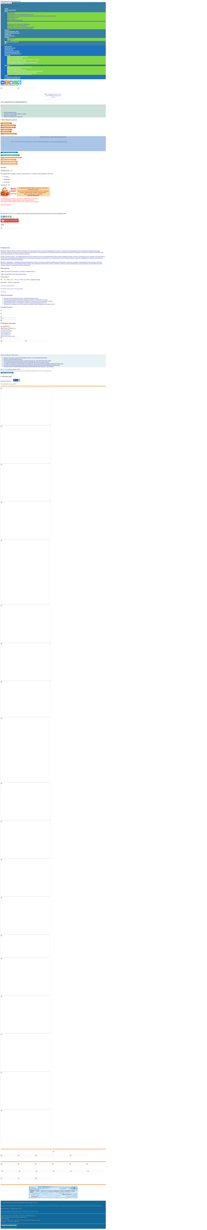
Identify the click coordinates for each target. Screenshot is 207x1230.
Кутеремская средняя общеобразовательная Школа (21, 27)
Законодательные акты (10, 112)
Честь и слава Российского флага (13, 359)
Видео (9, 40)
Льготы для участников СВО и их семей (15, 113)
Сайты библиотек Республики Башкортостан (19, 66)
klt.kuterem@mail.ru (21, 274)
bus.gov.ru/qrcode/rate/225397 (60, 141)
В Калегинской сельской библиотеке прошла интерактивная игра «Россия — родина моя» (29, 366)
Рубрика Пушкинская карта (12, 33)
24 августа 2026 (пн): (5, 329)
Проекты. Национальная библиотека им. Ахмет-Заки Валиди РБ (25, 71)
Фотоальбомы (11, 38)
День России (3, 291)
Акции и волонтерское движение (13, 116)
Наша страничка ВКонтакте (14, 20)
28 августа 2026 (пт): (5, 334)
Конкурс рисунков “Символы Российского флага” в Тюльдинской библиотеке (25, 357)
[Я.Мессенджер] (2, 217)
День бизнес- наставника (6, 330)
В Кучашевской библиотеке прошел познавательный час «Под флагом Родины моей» (27, 360)
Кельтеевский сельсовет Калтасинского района (20, 28)
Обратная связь (11, 18)
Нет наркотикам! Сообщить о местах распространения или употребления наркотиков (22, 63)
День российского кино (6, 333)
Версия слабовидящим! (11, 220)
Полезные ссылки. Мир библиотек (16, 69)
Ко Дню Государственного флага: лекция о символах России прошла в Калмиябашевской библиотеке (32, 365)
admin (7, 176)
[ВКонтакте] (3, 82)
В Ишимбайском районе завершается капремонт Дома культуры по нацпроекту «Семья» (28, 301)
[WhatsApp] (15, 82)
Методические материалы (14, 68)
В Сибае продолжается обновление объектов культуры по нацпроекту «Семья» (26, 299)
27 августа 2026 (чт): (5, 332)
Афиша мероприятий (10, 10)
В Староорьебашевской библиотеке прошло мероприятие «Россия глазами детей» (26, 362)
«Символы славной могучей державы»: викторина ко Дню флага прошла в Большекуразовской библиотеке (33, 363)
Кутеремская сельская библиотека (10, 5)
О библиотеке (11, 13)
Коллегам (7, 65)
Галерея (7, 37)
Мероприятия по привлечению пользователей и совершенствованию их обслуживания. (31, 16)
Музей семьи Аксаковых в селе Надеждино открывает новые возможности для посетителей (29, 304)
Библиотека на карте (13, 17)
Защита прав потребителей (14, 58)
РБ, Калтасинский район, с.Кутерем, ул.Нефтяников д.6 (20, 271)
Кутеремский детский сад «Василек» (17, 25)
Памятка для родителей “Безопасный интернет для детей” (23, 59)
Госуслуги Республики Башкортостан (17, 56)
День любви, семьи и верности (7, 285)
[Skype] (19, 82)
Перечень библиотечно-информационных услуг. (20, 14)
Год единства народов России (12, 78)
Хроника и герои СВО (10, 115)
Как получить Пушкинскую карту (16, 61)
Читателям (7, 55)
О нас (6, 11)
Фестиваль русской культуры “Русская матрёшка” (12, 288)
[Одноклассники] (7, 82)
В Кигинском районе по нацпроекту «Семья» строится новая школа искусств (25, 302)
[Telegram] (11, 82)
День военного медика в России (8, 336)
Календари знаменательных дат (13, 53)
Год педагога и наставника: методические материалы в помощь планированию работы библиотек (22, 73)
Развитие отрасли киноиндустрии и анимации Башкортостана (21, 298)
